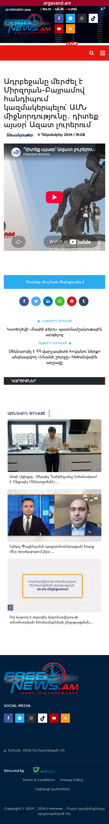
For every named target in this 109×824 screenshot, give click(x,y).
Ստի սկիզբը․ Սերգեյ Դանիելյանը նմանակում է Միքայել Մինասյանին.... (53, 479)
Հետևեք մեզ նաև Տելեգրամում (54, 282)
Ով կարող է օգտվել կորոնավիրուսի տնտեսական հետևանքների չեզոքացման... (51, 619)
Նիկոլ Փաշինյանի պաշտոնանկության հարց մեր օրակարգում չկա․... (52, 549)
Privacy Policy (71, 780)
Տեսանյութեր (20, 135)
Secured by (14, 770)
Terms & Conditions (39, 780)
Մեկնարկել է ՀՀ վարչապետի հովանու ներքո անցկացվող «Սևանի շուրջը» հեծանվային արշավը (55, 357)
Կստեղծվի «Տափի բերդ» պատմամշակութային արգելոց (54, 332)
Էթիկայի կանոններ (52, 789)
